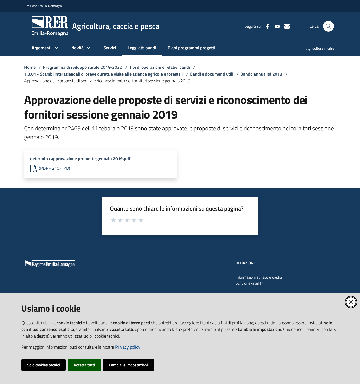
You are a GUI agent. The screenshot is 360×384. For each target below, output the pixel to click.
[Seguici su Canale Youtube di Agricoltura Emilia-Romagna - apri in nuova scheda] (275, 26)
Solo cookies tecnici (43, 365)
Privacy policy (127, 347)
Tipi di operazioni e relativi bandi (159, 67)
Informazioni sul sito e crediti (259, 277)
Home (30, 67)
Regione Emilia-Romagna (44, 5)
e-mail (253, 283)
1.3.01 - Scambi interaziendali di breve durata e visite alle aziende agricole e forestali (103, 74)
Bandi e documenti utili (211, 74)
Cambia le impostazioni (128, 365)
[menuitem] (317, 49)
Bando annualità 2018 (261, 74)
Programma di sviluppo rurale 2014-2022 (82, 67)
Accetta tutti (84, 365)
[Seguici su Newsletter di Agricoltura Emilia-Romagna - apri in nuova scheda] (285, 26)
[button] (328, 26)
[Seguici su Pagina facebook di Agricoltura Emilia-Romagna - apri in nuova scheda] (265, 26)
